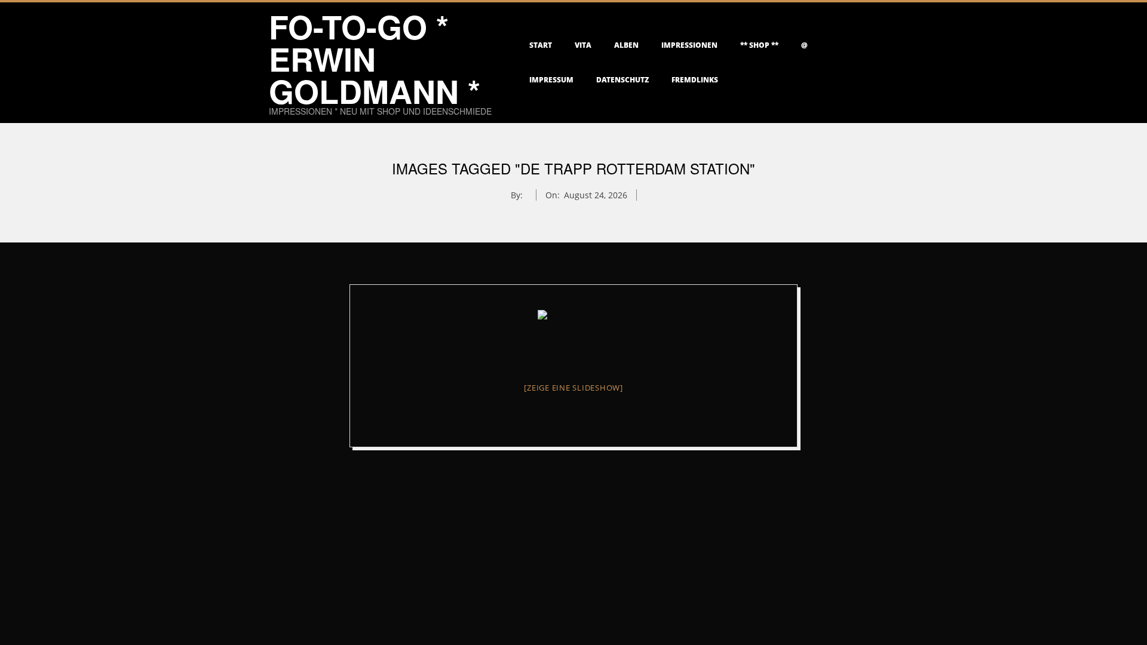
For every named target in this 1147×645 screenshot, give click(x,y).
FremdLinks (694, 80)
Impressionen (689, 45)
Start (540, 45)
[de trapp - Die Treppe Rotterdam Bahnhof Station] (573, 337)
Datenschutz (622, 80)
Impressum (551, 80)
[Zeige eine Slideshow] (573, 387)
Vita (583, 45)
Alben (626, 45)
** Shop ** (759, 45)
